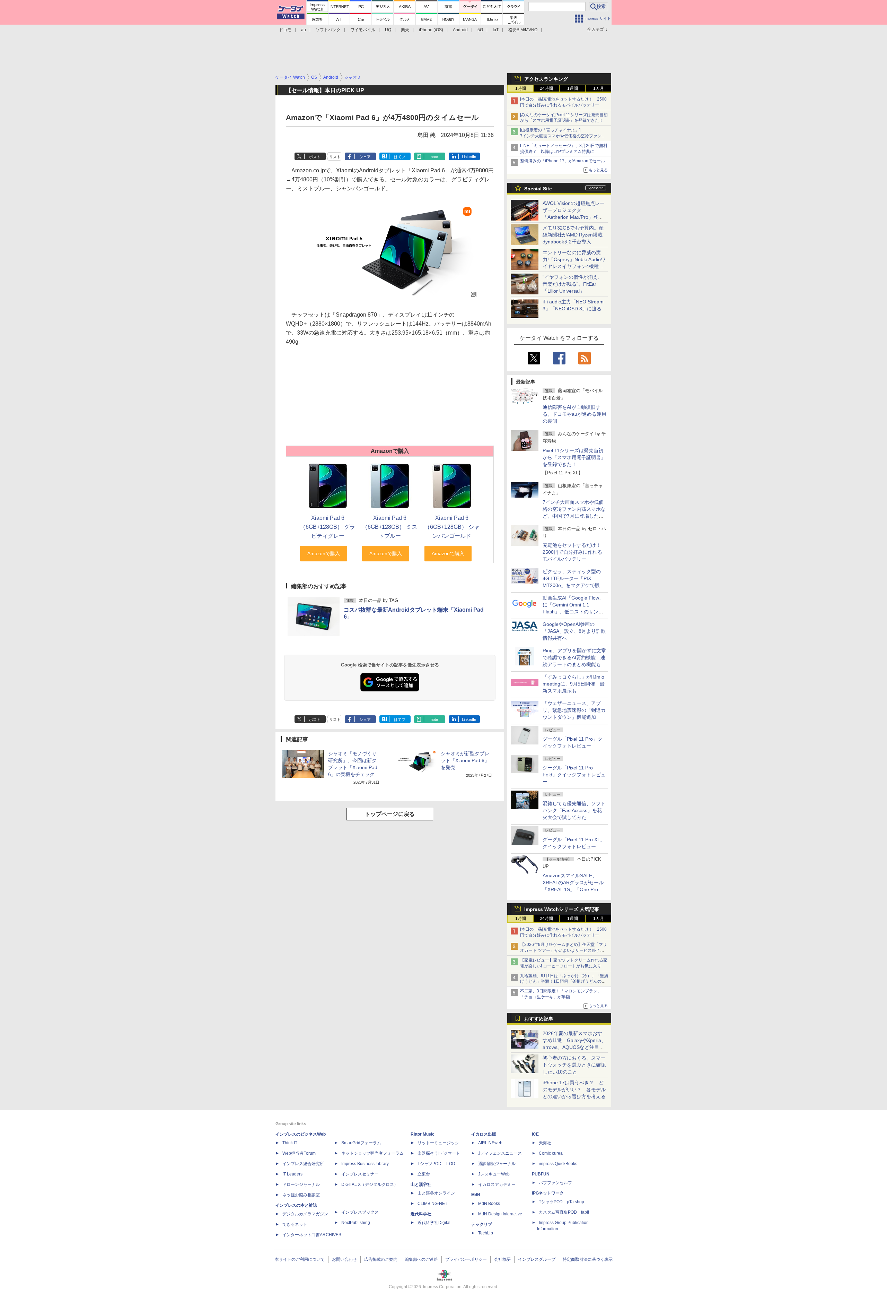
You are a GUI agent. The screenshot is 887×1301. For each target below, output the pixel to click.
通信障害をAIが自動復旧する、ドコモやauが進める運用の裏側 (574, 414)
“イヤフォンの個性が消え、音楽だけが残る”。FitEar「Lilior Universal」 (573, 284)
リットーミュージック (438, 1142)
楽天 (405, 29)
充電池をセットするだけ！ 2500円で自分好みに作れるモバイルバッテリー (574, 552)
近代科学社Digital (434, 1222)
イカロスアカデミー (497, 1184)
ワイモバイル (362, 29)
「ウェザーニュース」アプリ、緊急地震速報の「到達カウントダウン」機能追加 (574, 710)
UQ (388, 29)
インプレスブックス (360, 1212)
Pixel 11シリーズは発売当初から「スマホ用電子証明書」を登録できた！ (574, 457)
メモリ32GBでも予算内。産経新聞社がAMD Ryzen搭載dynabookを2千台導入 (573, 234)
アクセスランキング (546, 79)
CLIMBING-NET (432, 1203)
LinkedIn (469, 157)
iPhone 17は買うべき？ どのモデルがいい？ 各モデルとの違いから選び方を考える (574, 1089)
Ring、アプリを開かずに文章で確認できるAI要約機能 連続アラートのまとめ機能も (574, 657)
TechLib (485, 1233)
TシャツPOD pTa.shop (561, 1201)
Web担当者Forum (299, 1153)
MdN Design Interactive (500, 1214)
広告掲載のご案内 (380, 1259)
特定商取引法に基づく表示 (588, 1259)
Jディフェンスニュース (500, 1153)
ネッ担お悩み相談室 (301, 1194)
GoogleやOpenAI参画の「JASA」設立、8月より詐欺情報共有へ (574, 631)
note (434, 157)
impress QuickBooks (558, 1163)
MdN (475, 1194)
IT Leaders (292, 1174)
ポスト (314, 157)
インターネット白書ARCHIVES (311, 1234)
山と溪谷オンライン (436, 1193)
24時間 (546, 88)
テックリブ (481, 1224)
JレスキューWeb (494, 1174)
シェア (365, 157)
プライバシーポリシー (466, 1259)
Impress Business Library (365, 1163)
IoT (496, 29)
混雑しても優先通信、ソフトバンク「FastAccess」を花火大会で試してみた (574, 810)
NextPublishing (355, 1222)
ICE (535, 1134)
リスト (335, 157)
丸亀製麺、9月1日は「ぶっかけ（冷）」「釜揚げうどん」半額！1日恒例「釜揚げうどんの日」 (564, 981)
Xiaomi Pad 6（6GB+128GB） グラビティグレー (327, 527)
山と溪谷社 (421, 1184)
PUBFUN (541, 1174)
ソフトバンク (328, 29)
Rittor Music (422, 1134)
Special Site (538, 188)
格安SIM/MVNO (522, 29)
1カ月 (598, 88)
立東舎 (424, 1174)
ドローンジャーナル (301, 1184)
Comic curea (551, 1153)
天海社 (545, 1142)
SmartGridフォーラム (361, 1142)
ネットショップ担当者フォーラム (372, 1153)
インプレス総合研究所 (303, 1163)
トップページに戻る (390, 814)
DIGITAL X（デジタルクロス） (369, 1184)
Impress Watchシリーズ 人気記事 (561, 909)
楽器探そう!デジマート (439, 1153)
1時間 (520, 88)
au (303, 29)
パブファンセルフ (555, 1182)
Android (460, 29)
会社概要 (502, 1259)
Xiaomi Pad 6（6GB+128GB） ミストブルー (389, 527)
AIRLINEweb (490, 1142)
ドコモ (285, 29)
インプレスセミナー (360, 1174)
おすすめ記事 (538, 1019)
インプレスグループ (536, 1259)
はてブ (399, 157)
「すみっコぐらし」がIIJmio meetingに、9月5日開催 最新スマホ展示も (574, 683)
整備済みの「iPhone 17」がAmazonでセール (562, 160)
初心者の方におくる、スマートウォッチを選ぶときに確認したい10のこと (574, 1065)
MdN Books (489, 1203)
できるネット (294, 1224)
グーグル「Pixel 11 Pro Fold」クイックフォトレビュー (574, 774)
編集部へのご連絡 (421, 1259)
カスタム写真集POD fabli (564, 1212)
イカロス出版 (483, 1134)
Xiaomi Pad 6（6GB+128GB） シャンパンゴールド (452, 527)
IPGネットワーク (548, 1193)
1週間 (572, 88)
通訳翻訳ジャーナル (497, 1163)
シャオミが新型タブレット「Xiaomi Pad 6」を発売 (465, 760)
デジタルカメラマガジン (305, 1214)
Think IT (289, 1142)
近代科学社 (421, 1214)
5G (480, 29)
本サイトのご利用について (300, 1259)
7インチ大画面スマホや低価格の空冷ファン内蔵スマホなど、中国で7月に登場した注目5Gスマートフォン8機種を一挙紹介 (574, 516)
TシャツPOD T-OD (436, 1163)
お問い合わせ (344, 1259)
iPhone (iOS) (431, 29)
